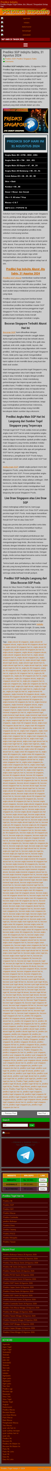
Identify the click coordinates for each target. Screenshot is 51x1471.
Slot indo (6, 1357)
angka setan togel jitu (35, 770)
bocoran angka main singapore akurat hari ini (26, 906)
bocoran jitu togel (24, 961)
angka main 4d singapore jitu (20, 728)
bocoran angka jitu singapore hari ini (23, 841)
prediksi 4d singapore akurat (14, 1018)
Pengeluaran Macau (10, 1423)
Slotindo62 (7, 1352)
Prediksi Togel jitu (34, 1089)
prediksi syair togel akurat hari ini (26, 1076)
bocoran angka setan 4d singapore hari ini (31, 930)
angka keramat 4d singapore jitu (29, 699)
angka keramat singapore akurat (24, 705)
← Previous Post (9, 1113)
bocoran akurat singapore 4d (28, 783)
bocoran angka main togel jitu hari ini (25, 922)
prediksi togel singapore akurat (29, 1099)
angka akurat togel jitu (33, 665)
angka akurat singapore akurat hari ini (17, 655)
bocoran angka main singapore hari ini (18, 909)
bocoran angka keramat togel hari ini (29, 885)
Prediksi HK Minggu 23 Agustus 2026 (18, 1312)
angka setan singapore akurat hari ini (23, 759)
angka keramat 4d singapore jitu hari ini (18, 702)
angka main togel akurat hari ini (35, 741)
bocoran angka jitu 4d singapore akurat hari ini (27, 827)
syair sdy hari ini (9, 1428)
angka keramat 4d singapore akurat (25, 694)
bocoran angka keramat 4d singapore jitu (22, 864)
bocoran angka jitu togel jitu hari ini (16, 854)
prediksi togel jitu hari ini (12, 1092)
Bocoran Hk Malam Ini (11, 1446)
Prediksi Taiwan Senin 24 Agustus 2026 (18, 1271)
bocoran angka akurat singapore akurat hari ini (21, 807)
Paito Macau (8, 1418)
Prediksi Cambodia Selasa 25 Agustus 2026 (20, 1259)
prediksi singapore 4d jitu (29, 1045)
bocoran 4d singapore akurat (14, 775)
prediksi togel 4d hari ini (31, 1084)
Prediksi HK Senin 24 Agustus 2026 (17, 1267)
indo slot (6, 1360)
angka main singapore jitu (37, 736)
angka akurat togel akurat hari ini (31, 663)
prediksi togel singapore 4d (13, 1094)
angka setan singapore (18, 757)
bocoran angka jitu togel (18, 846)
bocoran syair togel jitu (36, 987)
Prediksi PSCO (9, 1234)
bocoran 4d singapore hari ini (26, 778)
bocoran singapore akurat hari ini (30, 971)
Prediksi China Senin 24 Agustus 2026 (18, 1291)
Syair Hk (6, 1454)
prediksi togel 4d (35, 1081)
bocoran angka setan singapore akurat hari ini (21, 940)
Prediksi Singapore (30, 1039)
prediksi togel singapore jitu (20, 1105)
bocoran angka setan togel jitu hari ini (17, 956)
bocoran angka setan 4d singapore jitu (18, 932)
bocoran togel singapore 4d (13, 1003)
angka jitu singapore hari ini (33, 681)
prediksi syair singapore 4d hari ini (22, 1058)
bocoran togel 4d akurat (19, 992)
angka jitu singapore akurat (25, 678)
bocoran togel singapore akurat (29, 1008)
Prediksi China (9, 1226)
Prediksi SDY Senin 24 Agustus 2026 (18, 1296)
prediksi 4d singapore (32, 1016)
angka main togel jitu (31, 744)
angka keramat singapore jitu (28, 710)
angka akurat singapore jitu (27, 658)
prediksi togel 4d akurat (12, 1084)
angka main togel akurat (12, 741)
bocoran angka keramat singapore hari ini (19, 875)
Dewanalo (6, 1394)
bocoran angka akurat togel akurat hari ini (29, 817)
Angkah (6, 1405)
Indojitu (40, 624)
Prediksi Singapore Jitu (33, 1050)
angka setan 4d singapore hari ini (28, 752)
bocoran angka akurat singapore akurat (32, 804)
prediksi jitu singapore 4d (21, 1034)
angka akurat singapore (12, 652)
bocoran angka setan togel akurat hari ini (25, 950)
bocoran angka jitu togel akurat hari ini (24, 848)
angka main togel (36, 739)
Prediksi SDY (8, 1209)
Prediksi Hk (7, 1438)
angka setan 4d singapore (31, 746)
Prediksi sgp (7, 1389)
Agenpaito (6, 1376)
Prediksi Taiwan (9, 1242)
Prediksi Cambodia (10, 1217)
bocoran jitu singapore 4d (21, 958)
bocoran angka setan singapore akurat (27, 937)
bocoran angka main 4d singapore (29, 890)
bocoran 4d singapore (35, 773)
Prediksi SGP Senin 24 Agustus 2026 (18, 1283)
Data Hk (6, 1457)
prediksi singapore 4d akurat (25, 1042)
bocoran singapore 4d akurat (25, 966)
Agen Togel (7, 1347)
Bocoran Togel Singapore (36, 1000)
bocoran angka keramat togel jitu (16, 888)
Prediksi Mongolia (10, 1238)
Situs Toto (7, 1397)
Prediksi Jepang (9, 1230)
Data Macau (7, 1420)
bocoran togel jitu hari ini (15, 1000)
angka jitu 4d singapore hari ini (21, 673)
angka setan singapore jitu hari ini (16, 765)
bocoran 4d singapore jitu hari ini (27, 780)
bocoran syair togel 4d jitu (37, 982)
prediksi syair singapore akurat (29, 1060)
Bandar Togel (8, 1402)
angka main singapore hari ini (14, 736)
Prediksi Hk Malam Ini (11, 1444)
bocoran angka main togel (19, 914)
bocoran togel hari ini (27, 998)
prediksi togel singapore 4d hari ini (22, 1097)
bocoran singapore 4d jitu (29, 969)
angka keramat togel (35, 712)
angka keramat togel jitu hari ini (18, 720)
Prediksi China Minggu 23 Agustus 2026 (19, 1332)
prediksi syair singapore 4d (13, 1055)
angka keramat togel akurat (13, 715)
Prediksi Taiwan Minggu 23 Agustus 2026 (19, 1316)
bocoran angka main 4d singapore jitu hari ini (20, 901)
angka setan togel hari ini (15, 770)
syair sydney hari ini (10, 1433)
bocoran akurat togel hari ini (26, 788)
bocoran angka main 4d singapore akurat (19, 893)
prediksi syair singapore (36, 1052)
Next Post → (43, 1113)
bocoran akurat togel (31, 786)
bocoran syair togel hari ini (16, 987)
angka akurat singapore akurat (34, 652)
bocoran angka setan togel (13, 948)
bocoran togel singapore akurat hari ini (18, 1011)
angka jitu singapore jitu (12, 684)
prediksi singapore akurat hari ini (29, 1047)
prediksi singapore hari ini (13, 1050)
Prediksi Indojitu (9, 2)
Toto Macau (7, 1425)
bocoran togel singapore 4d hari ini (22, 1005)
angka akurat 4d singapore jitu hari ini (29, 650)
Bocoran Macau (9, 1412)
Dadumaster (7, 1407)
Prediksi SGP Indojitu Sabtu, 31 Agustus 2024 (23, 53)
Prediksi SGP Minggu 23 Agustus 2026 (18, 1324)
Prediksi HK (8, 1201)
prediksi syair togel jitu (26, 1079)
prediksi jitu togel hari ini (12, 1039)
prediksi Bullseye (10, 1221)
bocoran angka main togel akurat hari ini (29, 916)
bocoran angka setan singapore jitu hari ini (31, 945)
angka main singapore (28, 731)
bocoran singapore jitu (32, 974)
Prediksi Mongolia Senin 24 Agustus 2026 (19, 1279)
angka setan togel (37, 765)
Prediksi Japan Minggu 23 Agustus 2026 (19, 1328)
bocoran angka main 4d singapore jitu (32, 898)
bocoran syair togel (34, 977)
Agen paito (7, 1378)
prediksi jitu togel (24, 1037)
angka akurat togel (33, 660)
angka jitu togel (9, 686)
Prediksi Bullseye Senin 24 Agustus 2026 (19, 1300)
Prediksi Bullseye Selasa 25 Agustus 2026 (20, 1255)
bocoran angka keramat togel (23, 880)
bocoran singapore (33, 963)
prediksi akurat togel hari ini (26, 1031)
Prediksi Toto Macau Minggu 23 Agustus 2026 (21, 1308)
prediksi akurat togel (31, 1029)
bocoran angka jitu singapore (20, 835)
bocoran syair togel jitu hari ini (14, 990)
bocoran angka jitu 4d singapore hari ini (18, 830)
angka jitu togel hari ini (23, 689)
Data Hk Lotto (8, 1459)
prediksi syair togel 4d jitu (26, 1073)
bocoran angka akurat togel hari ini (16, 820)
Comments (9, 61)
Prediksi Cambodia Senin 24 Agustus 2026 (20, 1304)
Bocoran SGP (9, 332)
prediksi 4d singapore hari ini (26, 1021)
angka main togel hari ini (12, 744)
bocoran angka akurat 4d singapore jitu (21, 799)
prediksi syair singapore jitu (20, 1066)
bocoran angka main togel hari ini (16, 919)
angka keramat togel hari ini (20, 718)
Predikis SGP (10, 59)
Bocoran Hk (7, 1441)
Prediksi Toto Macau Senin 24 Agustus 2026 (20, 1263)
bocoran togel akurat (31, 995)
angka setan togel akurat (12, 767)
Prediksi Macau (9, 1213)
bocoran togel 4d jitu (14, 995)
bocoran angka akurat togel (16, 814)
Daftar (43, 1180)
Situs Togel (7, 1399)
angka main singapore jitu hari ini (16, 739)
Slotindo (6, 1355)
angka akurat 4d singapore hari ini (19, 647)
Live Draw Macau (9, 1415)
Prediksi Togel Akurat (21, 1086)
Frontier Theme (44, 1469)
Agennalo (6, 1344)
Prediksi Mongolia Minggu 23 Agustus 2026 (20, 1320)
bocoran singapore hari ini (13, 974)
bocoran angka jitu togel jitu (32, 851)
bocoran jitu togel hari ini (15, 963)
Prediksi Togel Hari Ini (17, 1089)
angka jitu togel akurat (24, 686)
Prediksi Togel (21, 1081)
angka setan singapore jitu (32, 762)
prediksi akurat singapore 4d (28, 1026)
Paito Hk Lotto (8, 1452)
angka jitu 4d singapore (31, 668)
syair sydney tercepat (11, 1431)
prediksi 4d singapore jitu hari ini (27, 1024)
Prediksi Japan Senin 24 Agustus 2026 (18, 1287)
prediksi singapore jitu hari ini (14, 1052)
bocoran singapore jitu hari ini (14, 977)
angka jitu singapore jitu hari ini (35, 684)
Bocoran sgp (8, 1391)
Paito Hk (6, 1449)
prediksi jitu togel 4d (39, 1037)
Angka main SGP (10, 467)
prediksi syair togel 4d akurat (21, 1071)
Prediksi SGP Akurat (12, 278)
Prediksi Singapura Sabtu (27, 59)
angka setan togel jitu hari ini (14, 773)
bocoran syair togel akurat (13, 984)
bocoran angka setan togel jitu (35, 953)
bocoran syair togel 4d (11, 979)
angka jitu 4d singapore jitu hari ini (27, 676)
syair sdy (6, 1436)
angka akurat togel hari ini (13, 665)
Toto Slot (6, 1386)
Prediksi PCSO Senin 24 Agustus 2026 (18, 1275)
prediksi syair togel (27, 1068)
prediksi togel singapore (32, 1092)
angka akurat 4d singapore (18, 642)
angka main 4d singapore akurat (24, 723)
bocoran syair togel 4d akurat (32, 979)
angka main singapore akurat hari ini (31, 733)
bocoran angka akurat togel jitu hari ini (26, 822)
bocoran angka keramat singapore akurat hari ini (28, 872)
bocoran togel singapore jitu (28, 1013)
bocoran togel (32, 990)
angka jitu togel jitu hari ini (16, 692)
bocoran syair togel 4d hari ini (14, 982)
